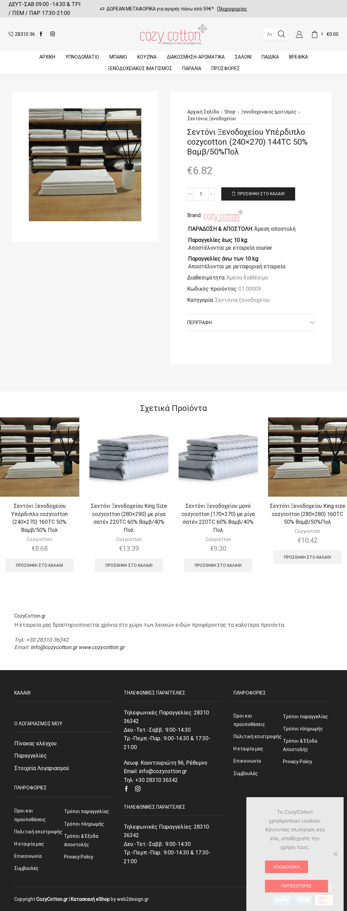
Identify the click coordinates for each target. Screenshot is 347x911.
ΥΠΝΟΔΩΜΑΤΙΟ (82, 57)
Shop (230, 112)
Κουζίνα (147, 57)
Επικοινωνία (28, 856)
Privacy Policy (78, 857)
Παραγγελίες (30, 755)
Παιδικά (270, 57)
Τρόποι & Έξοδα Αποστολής (81, 840)
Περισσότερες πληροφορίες (296, 887)
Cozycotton (39, 539)
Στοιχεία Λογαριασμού (41, 768)
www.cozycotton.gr (101, 647)
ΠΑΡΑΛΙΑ (191, 68)
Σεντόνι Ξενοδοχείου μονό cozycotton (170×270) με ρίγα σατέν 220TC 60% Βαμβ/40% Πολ (218, 518)
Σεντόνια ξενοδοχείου (211, 118)
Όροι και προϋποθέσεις (30, 815)
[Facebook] (41, 34)
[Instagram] (52, 34)
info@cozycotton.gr (53, 647)
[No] (335, 854)
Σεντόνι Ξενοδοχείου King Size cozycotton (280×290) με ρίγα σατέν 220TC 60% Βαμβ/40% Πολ (129, 518)
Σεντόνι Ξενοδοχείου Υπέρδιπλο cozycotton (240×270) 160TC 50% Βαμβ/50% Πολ (39, 518)
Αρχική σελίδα (203, 112)
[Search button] (281, 34)
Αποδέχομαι (286, 866)
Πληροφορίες (232, 9)
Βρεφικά (298, 57)
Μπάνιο (118, 57)
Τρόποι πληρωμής (84, 824)
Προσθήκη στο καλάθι (261, 193)
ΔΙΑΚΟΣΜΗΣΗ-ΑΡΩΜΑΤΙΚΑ (196, 57)
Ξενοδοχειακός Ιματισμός (139, 68)
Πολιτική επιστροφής (38, 831)
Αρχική (47, 57)
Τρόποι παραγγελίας (86, 811)
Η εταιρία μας (29, 844)
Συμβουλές (26, 868)
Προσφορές (225, 68)
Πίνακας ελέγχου (35, 743)
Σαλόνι (243, 57)
